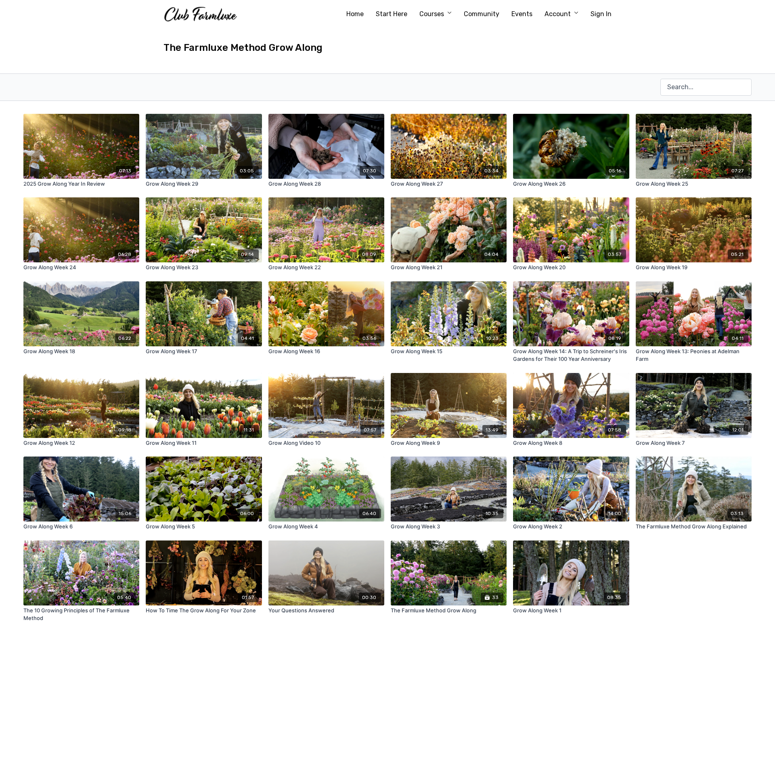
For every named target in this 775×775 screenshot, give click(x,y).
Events (521, 14)
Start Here (391, 14)
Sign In (601, 14)
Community (481, 14)
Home (355, 14)
